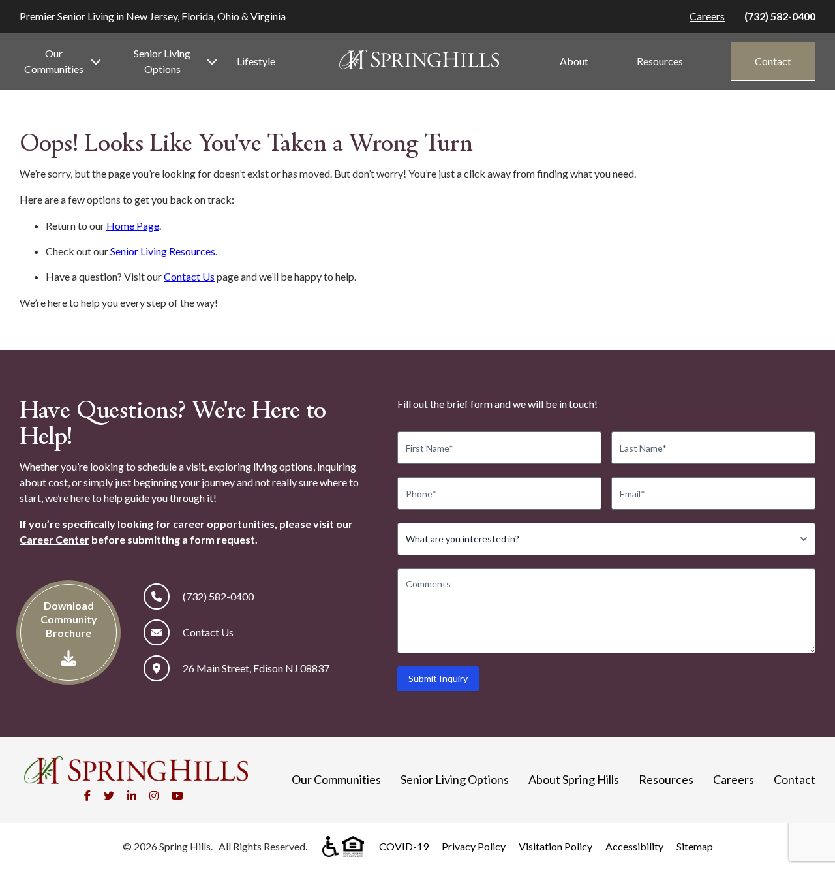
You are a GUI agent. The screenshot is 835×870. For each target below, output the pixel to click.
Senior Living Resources (162, 251)
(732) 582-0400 (779, 16)
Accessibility (634, 846)
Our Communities (54, 61)
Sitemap (694, 846)
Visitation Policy (555, 846)
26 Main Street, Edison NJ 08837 (256, 668)
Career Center (54, 539)
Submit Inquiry (438, 678)
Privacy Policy (474, 846)
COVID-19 (404, 846)
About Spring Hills (573, 779)
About (574, 61)
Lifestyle (256, 61)
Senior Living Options (162, 61)
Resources (660, 61)
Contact (773, 61)
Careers (707, 16)
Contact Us (189, 276)
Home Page (132, 225)
